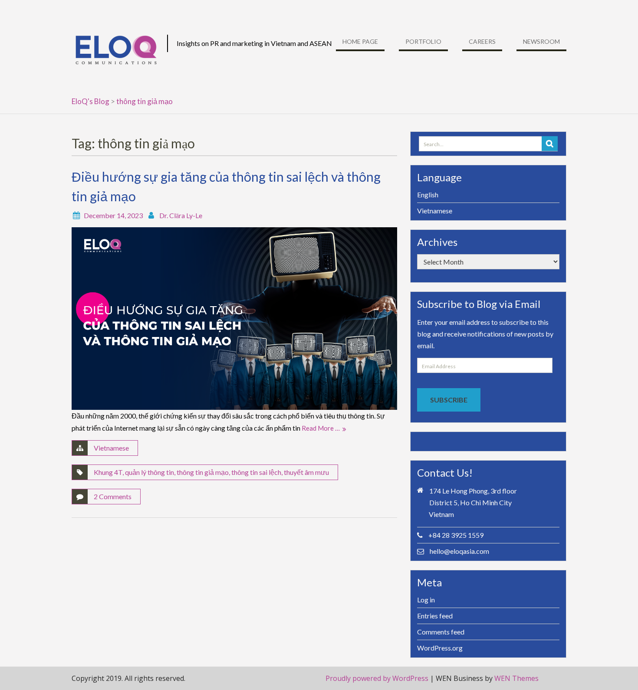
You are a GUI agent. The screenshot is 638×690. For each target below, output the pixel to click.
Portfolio (423, 41)
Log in (426, 599)
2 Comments (113, 496)
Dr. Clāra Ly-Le (180, 215)
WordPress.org (440, 648)
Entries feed (435, 616)
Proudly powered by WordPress (377, 678)
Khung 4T (108, 472)
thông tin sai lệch (256, 472)
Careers (482, 41)
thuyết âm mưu (306, 472)
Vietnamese (111, 448)
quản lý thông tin (149, 472)
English (427, 194)
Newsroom (541, 41)
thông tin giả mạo (203, 472)
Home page (360, 41)
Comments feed (440, 632)
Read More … (321, 428)
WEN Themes (516, 678)
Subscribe (448, 400)
